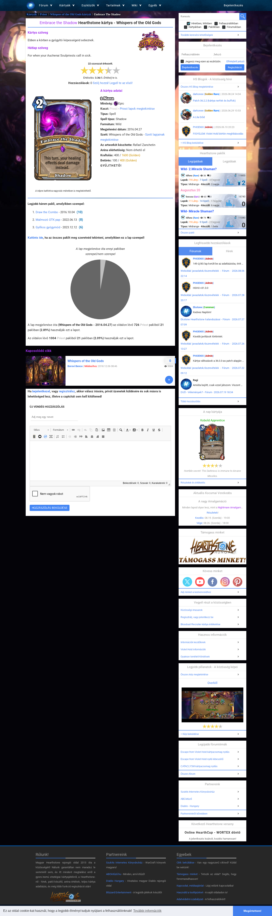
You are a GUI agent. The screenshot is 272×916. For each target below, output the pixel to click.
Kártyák (32, 14)
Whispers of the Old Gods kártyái (70, 14)
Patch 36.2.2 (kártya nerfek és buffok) (214, 100)
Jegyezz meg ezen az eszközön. (203, 61)
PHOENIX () (203, 127)
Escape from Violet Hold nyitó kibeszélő (202, 759)
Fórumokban (234, 26)
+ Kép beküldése (190, 734)
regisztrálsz (67, 391)
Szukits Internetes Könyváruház (198, 791)
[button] (41, 430)
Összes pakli (187, 232)
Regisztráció (235, 67)
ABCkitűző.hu (113, 874)
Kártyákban (195, 26)
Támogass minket (187, 874)
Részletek (212, 512)
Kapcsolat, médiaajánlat (190, 885)
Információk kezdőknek (193, 642)
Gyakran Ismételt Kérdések (195, 656)
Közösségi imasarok (192, 610)
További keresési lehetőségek (197, 35)
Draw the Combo (47, 212)
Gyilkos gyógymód (48, 227)
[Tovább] (169, 380)
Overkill (212, 683)
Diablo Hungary (115, 880)
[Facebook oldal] (212, 582)
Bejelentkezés (233, 5)
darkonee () (206, 94)
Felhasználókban (228, 23)
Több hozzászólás (190, 401)
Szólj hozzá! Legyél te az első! (113, 83)
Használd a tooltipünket (190, 892)
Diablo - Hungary (190, 806)
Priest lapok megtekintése (137, 108)
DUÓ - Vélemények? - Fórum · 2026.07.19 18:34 (207, 392)
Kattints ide (35, 237)
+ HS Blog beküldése (192, 143)
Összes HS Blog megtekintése (197, 86)
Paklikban (214, 26)
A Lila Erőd (199, 117)
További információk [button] (147, 910)
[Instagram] (225, 582)
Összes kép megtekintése (194, 674)
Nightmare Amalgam (229, 507)
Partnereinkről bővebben (194, 813)
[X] (187, 582)
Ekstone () (204, 307)
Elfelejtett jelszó (235, 61)
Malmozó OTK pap (48, 220)
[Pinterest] (237, 582)
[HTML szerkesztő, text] (100, 461)
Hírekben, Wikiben (201, 23)
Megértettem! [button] (252, 910)
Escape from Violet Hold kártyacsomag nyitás (205, 752)
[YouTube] (200, 582)
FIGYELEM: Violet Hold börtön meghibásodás (218, 133)
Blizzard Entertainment (118, 892)
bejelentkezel (41, 391)
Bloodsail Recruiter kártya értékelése (200, 624)
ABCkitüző (186, 799)
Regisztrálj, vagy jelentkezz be (197, 617)
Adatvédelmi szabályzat (190, 899)
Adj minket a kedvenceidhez (196, 592)
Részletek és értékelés (193, 482)
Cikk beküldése (185, 862)
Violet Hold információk (193, 649)
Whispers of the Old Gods (86, 361)
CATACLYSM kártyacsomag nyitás (199, 766)
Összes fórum (188, 773)
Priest (43, 14)
